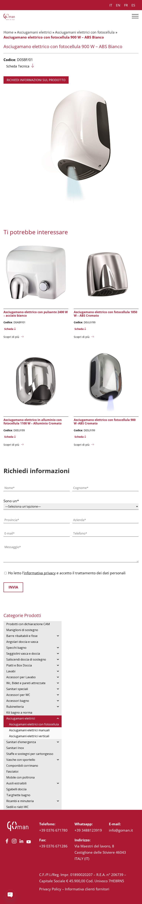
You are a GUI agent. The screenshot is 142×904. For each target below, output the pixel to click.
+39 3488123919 (88, 830)
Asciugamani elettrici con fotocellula (85, 32)
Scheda (8, 329)
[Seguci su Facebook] (7, 843)
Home (8, 32)
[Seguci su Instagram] (14, 843)
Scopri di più (11, 337)
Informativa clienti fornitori (87, 888)
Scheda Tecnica (17, 66)
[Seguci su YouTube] (28, 843)
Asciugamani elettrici (34, 32)
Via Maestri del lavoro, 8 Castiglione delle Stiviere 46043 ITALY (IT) (100, 852)
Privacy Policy (50, 888)
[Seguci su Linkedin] (21, 843)
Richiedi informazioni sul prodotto (36, 80)
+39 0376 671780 (53, 830)
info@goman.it (121, 830)
